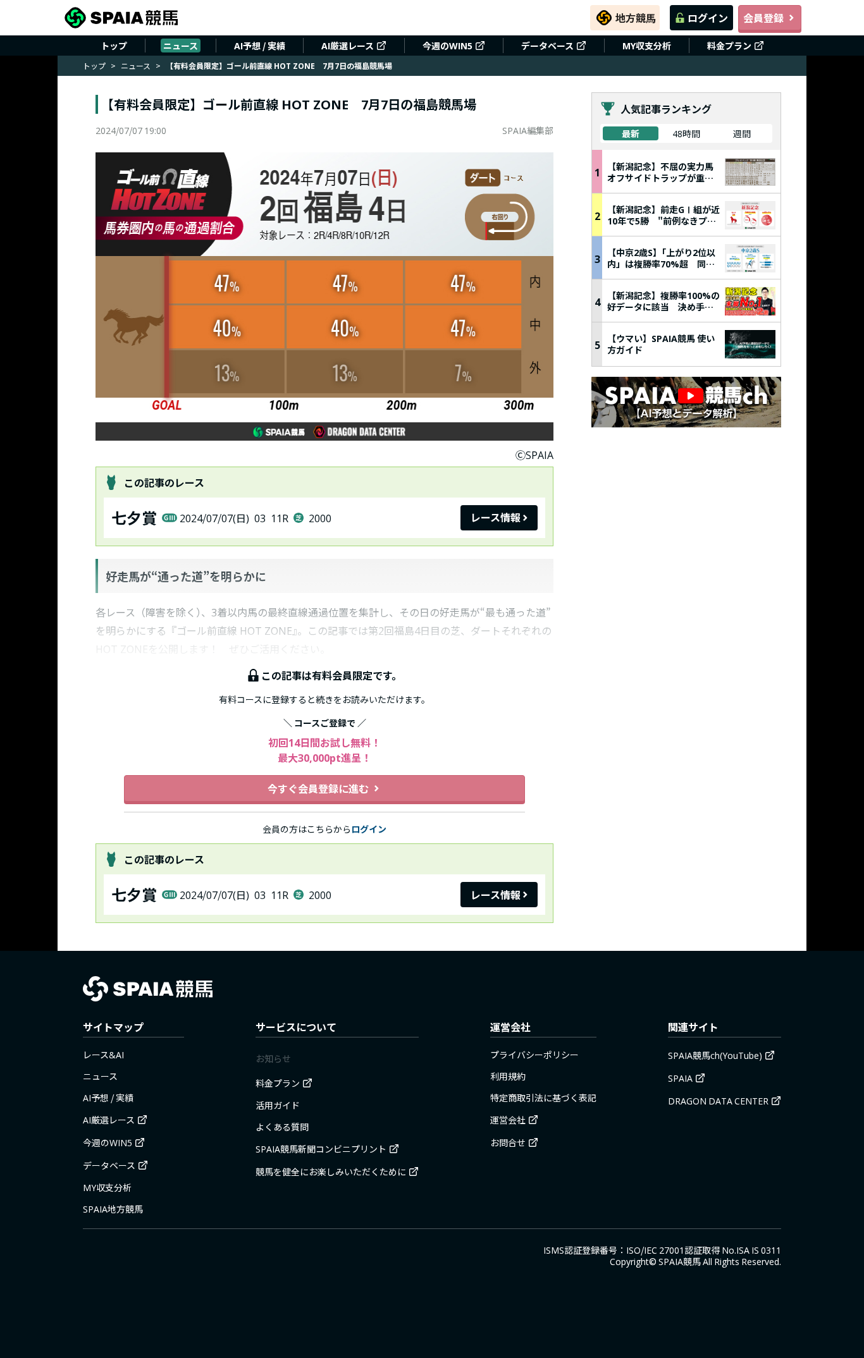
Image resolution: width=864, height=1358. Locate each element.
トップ (114, 45)
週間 (742, 133)
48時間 (686, 133)
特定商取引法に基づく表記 (543, 1097)
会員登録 (763, 17)
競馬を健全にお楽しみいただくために (331, 1171)
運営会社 (508, 1120)
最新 (630, 133)
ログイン (708, 17)
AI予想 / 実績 (259, 45)
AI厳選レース (347, 45)
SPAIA (680, 1078)
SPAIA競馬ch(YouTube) (715, 1055)
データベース (547, 45)
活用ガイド (278, 1105)
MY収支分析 (646, 45)
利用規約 (508, 1076)
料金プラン (729, 45)
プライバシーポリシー (534, 1054)
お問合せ (508, 1142)
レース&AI (103, 1054)
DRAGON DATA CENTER (718, 1101)
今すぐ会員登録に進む (318, 788)
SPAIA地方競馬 (113, 1208)
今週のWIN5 (447, 45)
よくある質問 (282, 1126)
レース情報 (496, 517)
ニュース (180, 45)
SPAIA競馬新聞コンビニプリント (321, 1149)
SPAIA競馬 (679, 1261)
